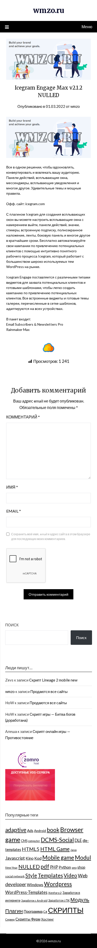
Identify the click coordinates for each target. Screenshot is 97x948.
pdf (45, 866)
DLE (78, 840)
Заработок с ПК (59, 900)
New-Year (11, 867)
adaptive (15, 829)
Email (13, 511)
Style (31, 875)
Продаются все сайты (49, 691)
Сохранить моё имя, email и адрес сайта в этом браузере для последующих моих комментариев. (50, 536)
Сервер (10, 919)
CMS (24, 841)
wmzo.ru (48, 10)
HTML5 (31, 849)
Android (40, 831)
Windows (35, 884)
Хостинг (47, 919)
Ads (30, 830)
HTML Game (55, 849)
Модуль (79, 900)
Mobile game (58, 857)
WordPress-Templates (26, 892)
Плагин (14, 911)
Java (73, 850)
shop (81, 867)
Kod (38, 858)
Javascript (15, 858)
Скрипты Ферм (27, 919)
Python (65, 867)
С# (45, 911)
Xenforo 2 (55, 893)
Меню (87, 26)
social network (15, 876)
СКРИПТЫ (66, 910)
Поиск (12, 625)
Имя (12, 487)
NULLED (29, 866)
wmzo (75, 106)
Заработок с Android (34, 900)
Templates (50, 875)
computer (34, 840)
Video (70, 875)
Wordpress (58, 884)
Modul (83, 857)
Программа (33, 911)
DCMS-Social (57, 839)
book (53, 829)
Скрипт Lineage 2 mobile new (53, 680)
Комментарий (23, 416)
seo (74, 867)
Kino (30, 858)
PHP (54, 867)
